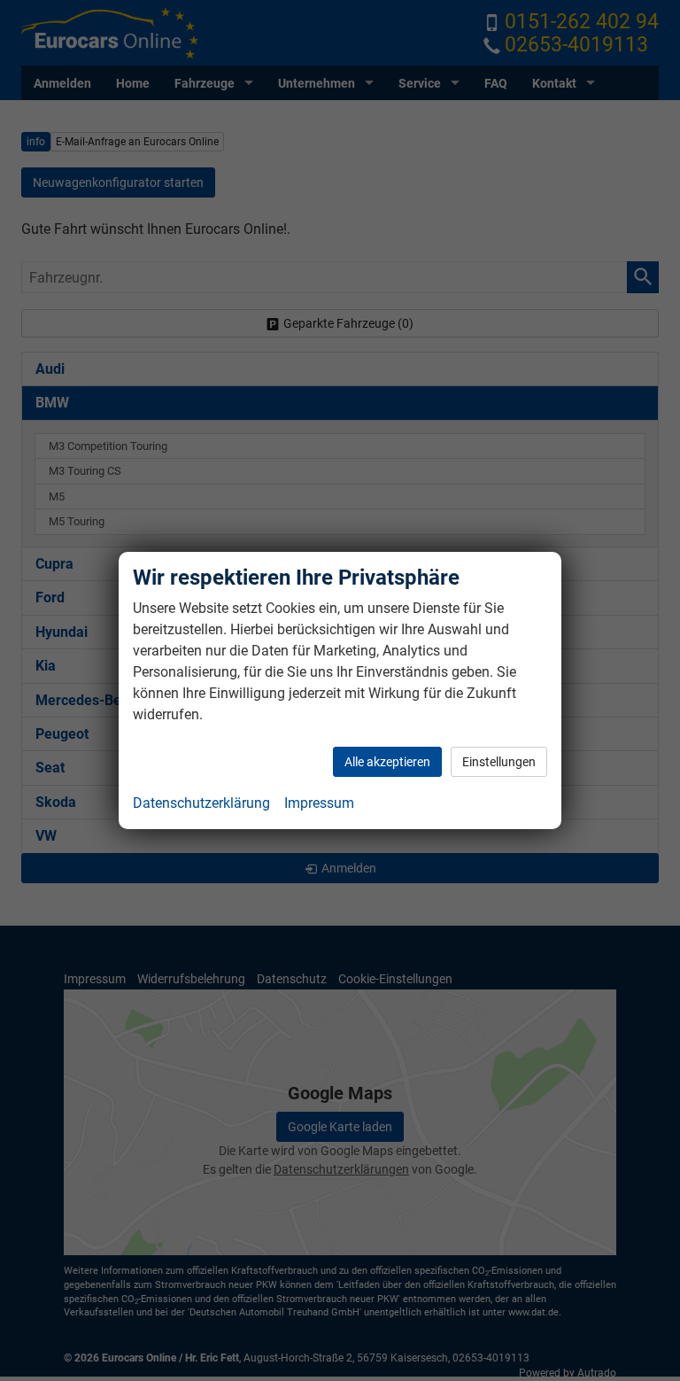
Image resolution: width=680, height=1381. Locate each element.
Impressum (319, 803)
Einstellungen (499, 762)
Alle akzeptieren (387, 762)
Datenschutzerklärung (201, 803)
